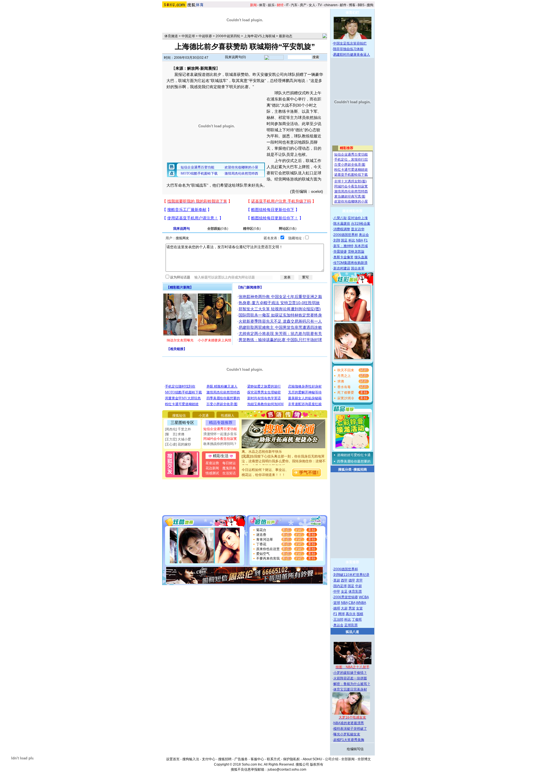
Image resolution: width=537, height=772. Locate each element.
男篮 (351, 608)
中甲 (336, 591)
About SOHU (312, 759)
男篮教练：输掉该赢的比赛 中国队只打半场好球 (280, 339)
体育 (262, 5)
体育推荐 (352, 562)
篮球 (336, 603)
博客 (352, 5)
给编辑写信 (355, 749)
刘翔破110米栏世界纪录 (351, 575)
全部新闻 (348, 759)
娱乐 (271, 5)
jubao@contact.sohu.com (287, 769)
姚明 (336, 608)
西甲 (344, 580)
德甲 (351, 580)
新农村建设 (341, 268)
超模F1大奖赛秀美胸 (348, 740)
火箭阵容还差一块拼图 (350, 678)
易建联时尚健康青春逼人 (351, 55)
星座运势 (212, 463)
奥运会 (364, 235)
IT (287, 5)
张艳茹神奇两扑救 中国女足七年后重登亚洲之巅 (280, 296)
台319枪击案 (360, 224)
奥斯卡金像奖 (343, 257)
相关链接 (176, 349)
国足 (344, 240)
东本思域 (361, 246)
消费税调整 (341, 229)
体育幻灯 (352, 13)
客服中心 (257, 759)
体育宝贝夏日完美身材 (350, 689)
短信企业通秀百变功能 (220, 429)
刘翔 (336, 240)
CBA (351, 603)
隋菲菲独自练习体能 (348, 49)
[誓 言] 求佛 (174, 434)
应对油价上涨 (358, 218)
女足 (344, 591)
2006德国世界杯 (345, 235)
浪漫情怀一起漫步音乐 (220, 434)
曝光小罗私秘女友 (346, 734)
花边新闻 (212, 468)
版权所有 (316, 764)
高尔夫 (351, 614)
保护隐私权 (291, 759)
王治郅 (338, 619)
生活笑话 (229, 473)
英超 (336, 580)
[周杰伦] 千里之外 (178, 429)
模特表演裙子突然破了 (350, 729)
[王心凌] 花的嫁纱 (178, 444)
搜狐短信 (179, 415)
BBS (361, 5)
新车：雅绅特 (343, 246)
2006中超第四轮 (228, 36)
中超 (358, 586)
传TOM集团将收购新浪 (350, 263)
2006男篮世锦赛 (345, 597)
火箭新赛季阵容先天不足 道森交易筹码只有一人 (280, 321)
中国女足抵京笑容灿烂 (350, 43)
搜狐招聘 (225, 759)
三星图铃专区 (182, 422)
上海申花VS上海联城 (259, 36)
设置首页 (173, 759)
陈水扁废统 (341, 224)
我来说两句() (235, 57)
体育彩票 (355, 591)
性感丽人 (227, 415)
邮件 (343, 5)
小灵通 (204, 415)
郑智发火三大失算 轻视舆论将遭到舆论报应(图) (280, 309)
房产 (303, 5)
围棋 (360, 614)
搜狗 (370, 5)
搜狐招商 (360, 469)
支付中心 (208, 759)
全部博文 (364, 759)
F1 (366, 240)
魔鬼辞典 (229, 468)
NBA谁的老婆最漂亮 (348, 723)
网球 (341, 614)
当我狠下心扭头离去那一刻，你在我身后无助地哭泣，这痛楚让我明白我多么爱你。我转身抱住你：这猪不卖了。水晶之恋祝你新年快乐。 (284, 456)
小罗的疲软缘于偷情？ (350, 673)
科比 (351, 240)
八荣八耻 (340, 218)
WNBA (361, 603)
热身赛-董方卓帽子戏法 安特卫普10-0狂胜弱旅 (279, 303)
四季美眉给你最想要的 (354, 461)
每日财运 (229, 463)
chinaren (331, 5)
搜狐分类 (345, 469)
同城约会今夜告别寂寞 (220, 439)
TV (320, 5)
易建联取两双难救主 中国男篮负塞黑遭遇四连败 (280, 327)
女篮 (359, 608)
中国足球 (188, 36)
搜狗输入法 (190, 759)
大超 (344, 608)
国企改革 (357, 268)
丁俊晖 (357, 619)
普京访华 (357, 229)
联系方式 (273, 759)
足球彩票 (351, 625)
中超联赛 (205, 36)
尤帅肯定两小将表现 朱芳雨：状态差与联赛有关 (280, 333)
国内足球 (340, 586)
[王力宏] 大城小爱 (178, 439)
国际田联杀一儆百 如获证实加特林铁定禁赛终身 (280, 315)
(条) (217, 229)
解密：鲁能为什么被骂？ (351, 684)
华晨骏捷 (340, 252)
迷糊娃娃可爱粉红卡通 (354, 455)
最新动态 (285, 36)
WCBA (364, 597)
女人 (312, 5)
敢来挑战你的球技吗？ (220, 444)
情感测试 (212, 473)
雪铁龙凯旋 (356, 252)
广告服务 (241, 759)
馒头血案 (361, 257)
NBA (359, 240)
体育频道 (171, 36)
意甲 (359, 580)
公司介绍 (331, 759)
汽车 (294, 5)
